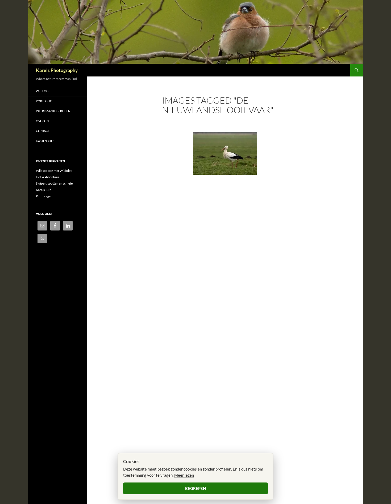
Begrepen (195, 488)
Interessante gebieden (53, 111)
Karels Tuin (43, 190)
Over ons (43, 121)
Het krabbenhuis (47, 177)
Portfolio (44, 101)
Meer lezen (184, 475)
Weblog (42, 91)
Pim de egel (43, 196)
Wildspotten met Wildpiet (54, 171)
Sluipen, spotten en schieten (55, 183)
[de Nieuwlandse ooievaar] (225, 153)
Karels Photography (57, 70)
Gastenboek (45, 141)
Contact (42, 131)
